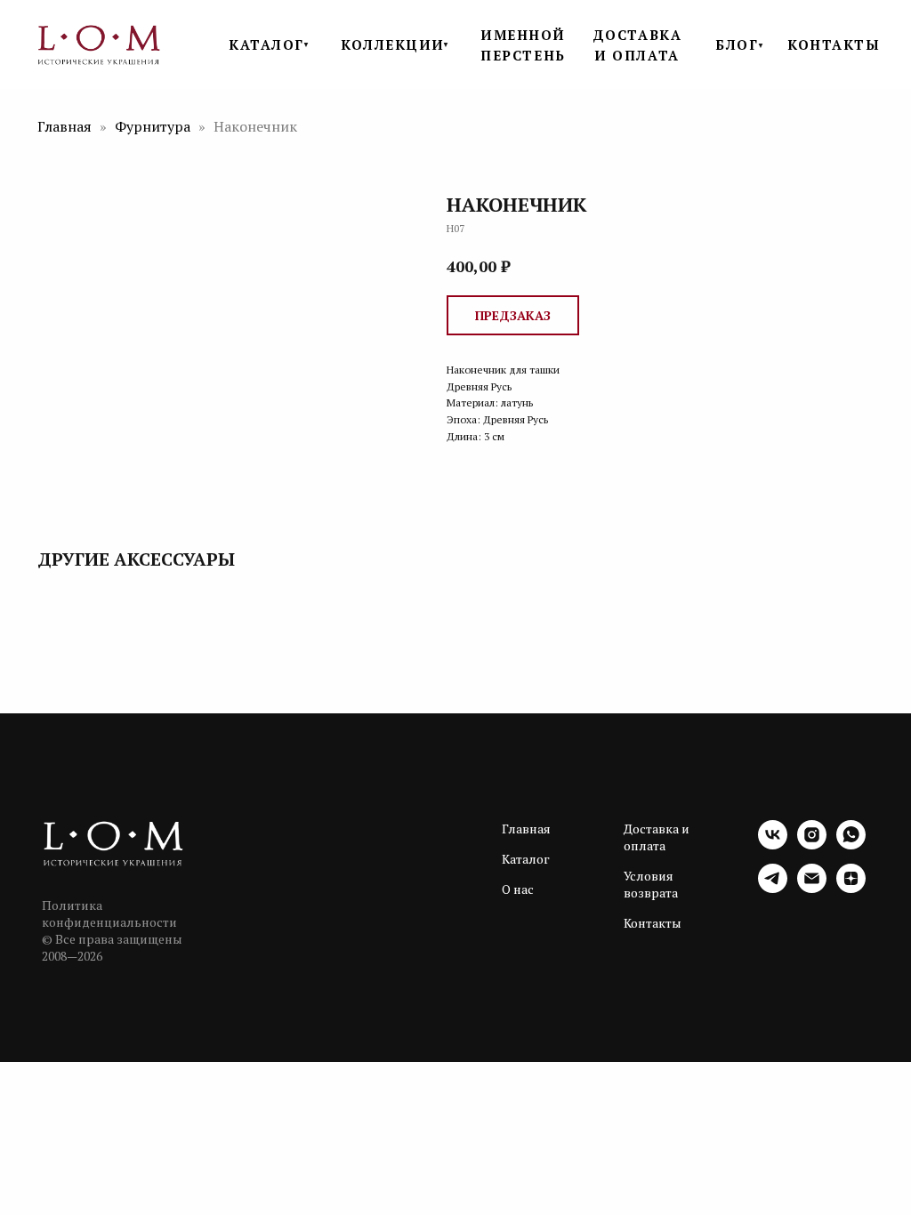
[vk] (772, 844)
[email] (811, 888)
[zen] (851, 888)
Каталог (526, 858)
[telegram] (772, 888)
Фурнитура (154, 126)
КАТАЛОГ (266, 44)
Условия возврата (651, 884)
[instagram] (811, 844)
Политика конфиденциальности (109, 913)
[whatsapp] (851, 844)
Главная (64, 126)
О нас (518, 889)
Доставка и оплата (656, 837)
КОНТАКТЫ (833, 44)
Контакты (652, 922)
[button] (513, 315)
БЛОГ (736, 44)
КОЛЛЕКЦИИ (393, 44)
